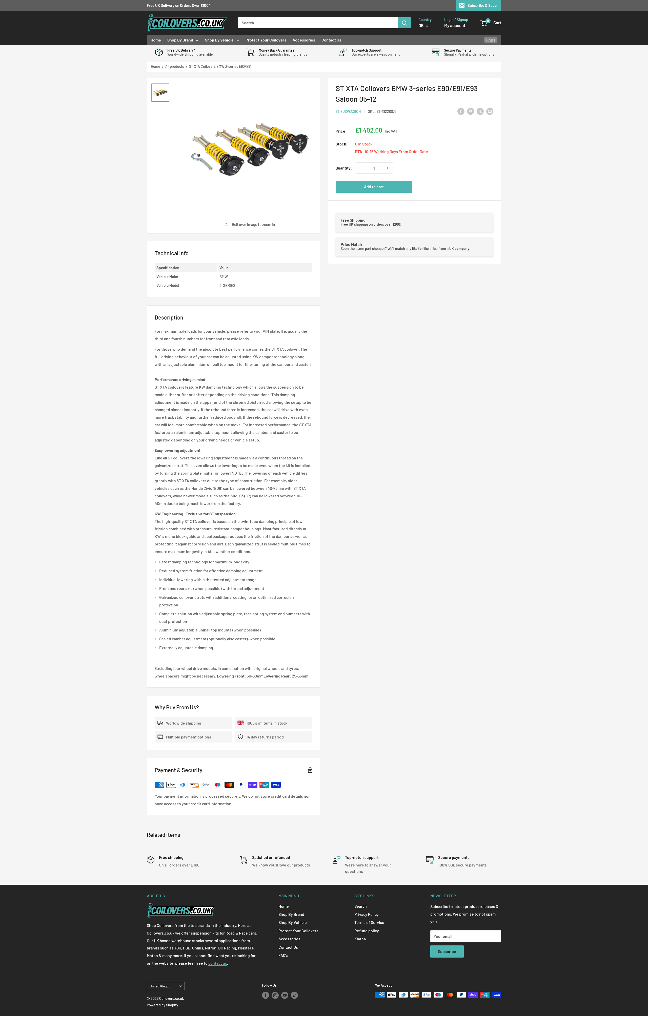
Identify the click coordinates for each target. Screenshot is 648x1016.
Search (360, 906)
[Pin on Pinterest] (470, 111)
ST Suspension (348, 111)
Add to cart (374, 186)
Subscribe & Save (482, 5)
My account (454, 25)
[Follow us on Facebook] (265, 995)
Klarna (360, 938)
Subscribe (447, 951)
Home (156, 39)
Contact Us (331, 39)
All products (174, 66)
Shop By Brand (180, 39)
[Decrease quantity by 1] (360, 168)
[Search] (404, 22)
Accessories (304, 39)
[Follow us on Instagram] (275, 995)
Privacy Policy (366, 914)
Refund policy (366, 930)
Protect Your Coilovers (266, 39)
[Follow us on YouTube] (284, 995)
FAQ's (491, 39)
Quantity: (344, 167)
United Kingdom (161, 986)
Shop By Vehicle (219, 39)
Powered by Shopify (162, 1005)
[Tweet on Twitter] (480, 111)
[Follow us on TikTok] (294, 995)
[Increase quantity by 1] (387, 168)
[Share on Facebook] (460, 111)
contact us (217, 963)
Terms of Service (369, 922)
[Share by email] (489, 111)
